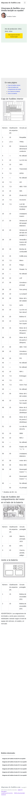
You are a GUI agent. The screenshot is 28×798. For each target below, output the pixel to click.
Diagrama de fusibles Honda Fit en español (13, 758)
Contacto (3, 794)
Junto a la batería (12, 93)
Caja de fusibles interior (14, 85)
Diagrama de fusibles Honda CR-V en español (14, 762)
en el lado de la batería (14, 91)
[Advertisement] (14, 59)
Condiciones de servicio (7, 793)
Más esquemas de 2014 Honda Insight (14, 35)
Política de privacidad (19, 793)
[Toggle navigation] (25, 2)
